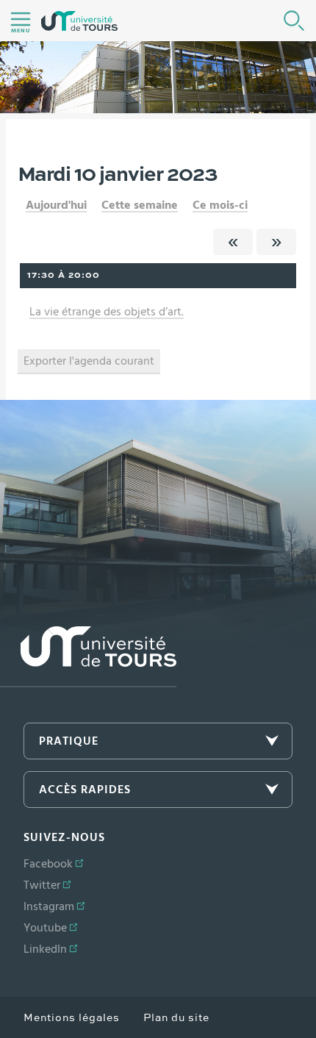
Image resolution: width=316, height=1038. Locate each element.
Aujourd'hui (56, 205)
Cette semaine (139, 205)
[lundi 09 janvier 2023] (233, 242)
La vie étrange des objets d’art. (106, 312)
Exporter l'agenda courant (89, 361)
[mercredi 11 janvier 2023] (276, 242)
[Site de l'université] (88, 656)
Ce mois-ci (220, 205)
